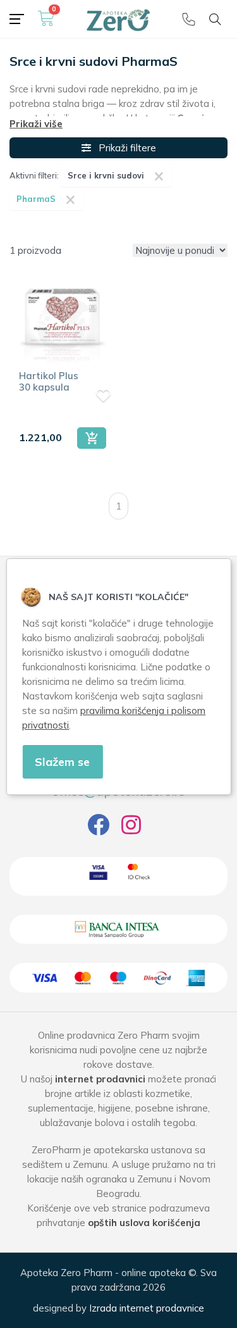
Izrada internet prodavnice (146, 1308)
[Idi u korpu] (46, 23)
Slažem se (62, 762)
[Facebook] (98, 830)
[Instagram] (131, 830)
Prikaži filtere (123, 148)
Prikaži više (36, 124)
